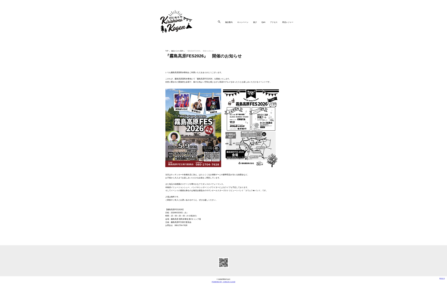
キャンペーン (242, 22)
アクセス (274, 22)
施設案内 (229, 22)
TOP (166, 51)
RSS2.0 (442, 278)
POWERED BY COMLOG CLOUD (223, 282)
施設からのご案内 (177, 51)
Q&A (263, 22)
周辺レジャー (287, 22)
